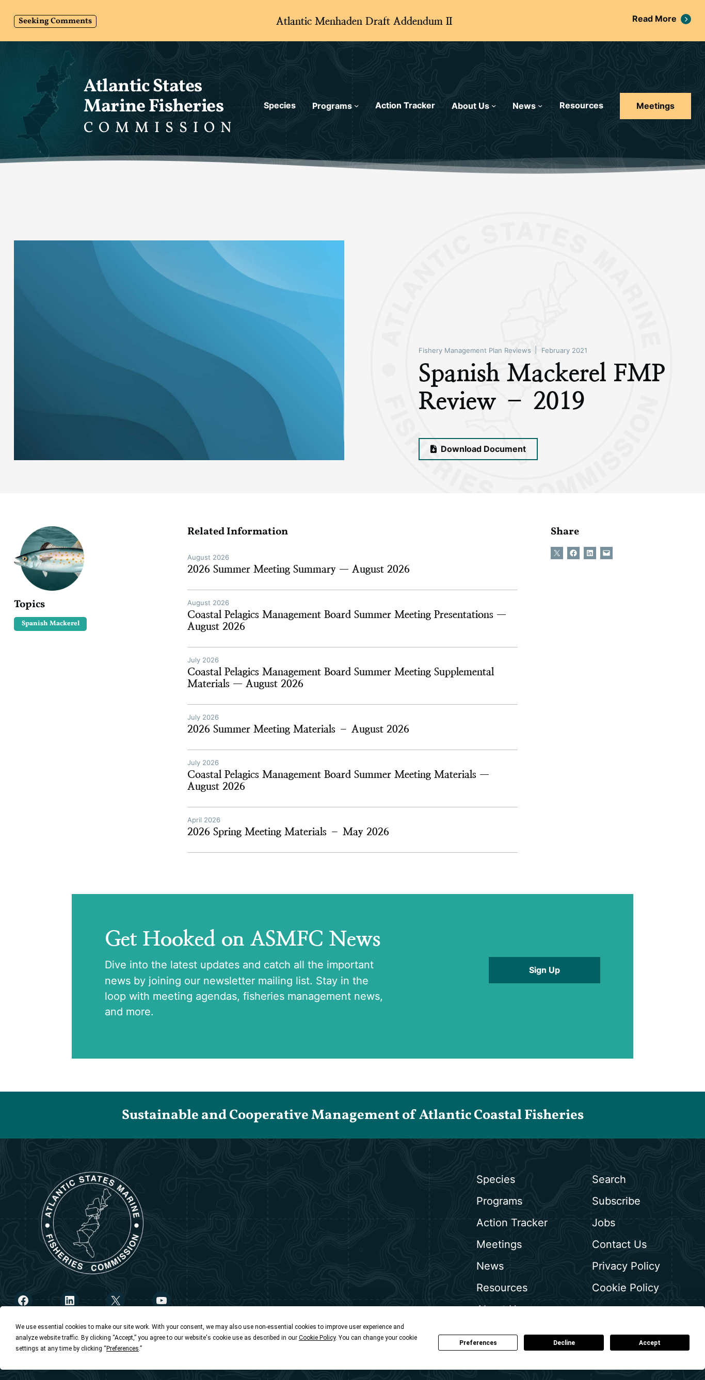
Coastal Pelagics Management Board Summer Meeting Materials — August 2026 (338, 780)
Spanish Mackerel (50, 623)
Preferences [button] (122, 1348)
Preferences (478, 1342)
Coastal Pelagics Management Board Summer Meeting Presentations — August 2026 (346, 620)
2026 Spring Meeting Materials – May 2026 (288, 832)
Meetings (655, 106)
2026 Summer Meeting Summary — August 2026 (298, 569)
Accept (650, 1342)
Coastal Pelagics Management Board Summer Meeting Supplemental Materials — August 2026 (340, 678)
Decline (564, 1342)
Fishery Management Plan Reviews (475, 350)
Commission (160, 128)
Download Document (482, 449)
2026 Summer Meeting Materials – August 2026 (298, 729)
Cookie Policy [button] (317, 1337)
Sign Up (544, 970)
